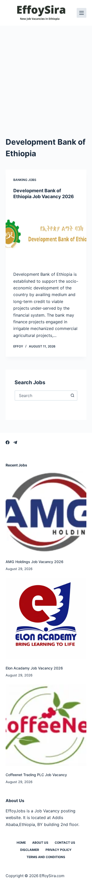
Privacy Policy (58, 850)
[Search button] (72, 395)
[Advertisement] (46, 74)
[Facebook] (7, 442)
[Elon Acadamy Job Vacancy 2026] (46, 618)
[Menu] (81, 13)
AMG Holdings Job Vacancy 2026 (34, 561)
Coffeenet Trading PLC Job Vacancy (36, 775)
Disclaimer (29, 850)
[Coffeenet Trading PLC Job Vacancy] (46, 725)
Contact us (65, 842)
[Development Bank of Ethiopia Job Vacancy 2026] (46, 235)
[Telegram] (15, 442)
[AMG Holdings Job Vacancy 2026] (46, 512)
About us (40, 842)
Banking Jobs (24, 180)
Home (21, 842)
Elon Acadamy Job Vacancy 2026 (34, 668)
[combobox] (41, 395)
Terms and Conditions (46, 857)
